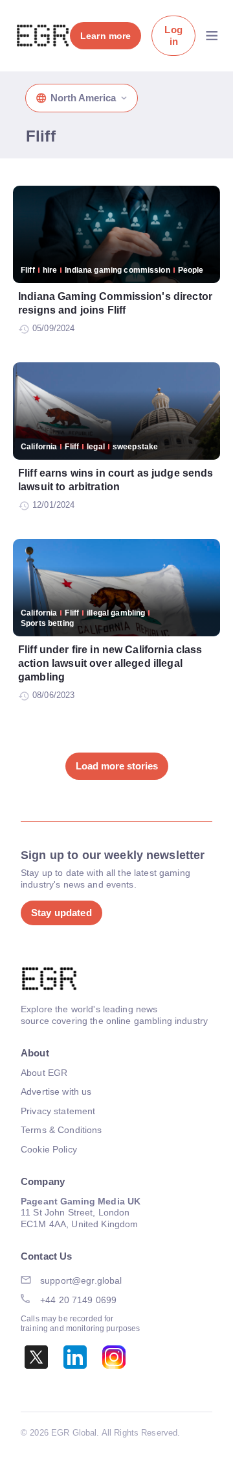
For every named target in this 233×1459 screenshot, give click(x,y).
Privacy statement (58, 1111)
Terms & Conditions (61, 1130)
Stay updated (61, 912)
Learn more (105, 36)
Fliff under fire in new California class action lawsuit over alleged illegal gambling (110, 663)
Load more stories (117, 765)
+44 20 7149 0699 (78, 1300)
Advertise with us (56, 1091)
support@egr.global (81, 1280)
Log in (173, 35)
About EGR (44, 1072)
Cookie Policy (49, 1149)
